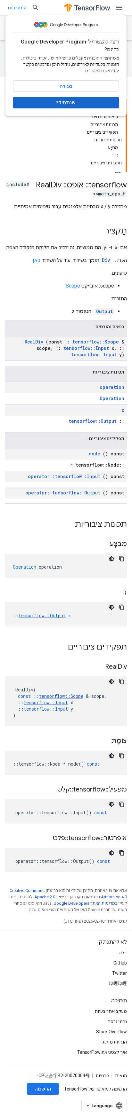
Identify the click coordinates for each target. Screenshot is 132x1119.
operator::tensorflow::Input (64, 476)
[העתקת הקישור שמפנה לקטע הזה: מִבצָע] (101, 544)
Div (106, 260)
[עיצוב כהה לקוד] (111, 559)
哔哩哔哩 (118, 983)
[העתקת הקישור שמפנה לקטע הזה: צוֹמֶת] (103, 741)
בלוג (123, 952)
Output (104, 311)
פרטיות (102, 1075)
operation (112, 387)
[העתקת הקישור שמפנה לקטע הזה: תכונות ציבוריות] (66, 525)
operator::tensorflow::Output (62, 493)
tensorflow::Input (86, 348)
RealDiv (34, 342)
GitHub (120, 962)
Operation (112, 398)
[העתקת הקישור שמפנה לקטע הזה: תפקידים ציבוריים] (59, 647)
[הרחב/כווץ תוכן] (118, 171)
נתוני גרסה (117, 1021)
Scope (73, 286)
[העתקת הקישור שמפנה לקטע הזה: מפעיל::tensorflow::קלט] (49, 790)
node (94, 454)
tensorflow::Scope (95, 342)
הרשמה (43, 1089)
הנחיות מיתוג (115, 1041)
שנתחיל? (66, 103)
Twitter (119, 973)
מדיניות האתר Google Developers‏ (84, 903)
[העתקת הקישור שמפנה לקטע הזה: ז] (116, 593)
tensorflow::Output (93, 421)
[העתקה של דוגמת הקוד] (122, 559)
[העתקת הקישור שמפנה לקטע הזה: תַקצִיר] (98, 231)
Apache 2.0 (44, 896)
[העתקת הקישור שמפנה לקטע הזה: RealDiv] (97, 667)
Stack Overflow (111, 1031)
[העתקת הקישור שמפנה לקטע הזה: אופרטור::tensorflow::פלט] (44, 838)
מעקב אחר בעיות (111, 1011)
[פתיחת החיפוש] (35, 8)
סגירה (66, 86)
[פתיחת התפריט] (119, 7)
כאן (36, 260)
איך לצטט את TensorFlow (102, 1052)
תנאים (121, 1075)
